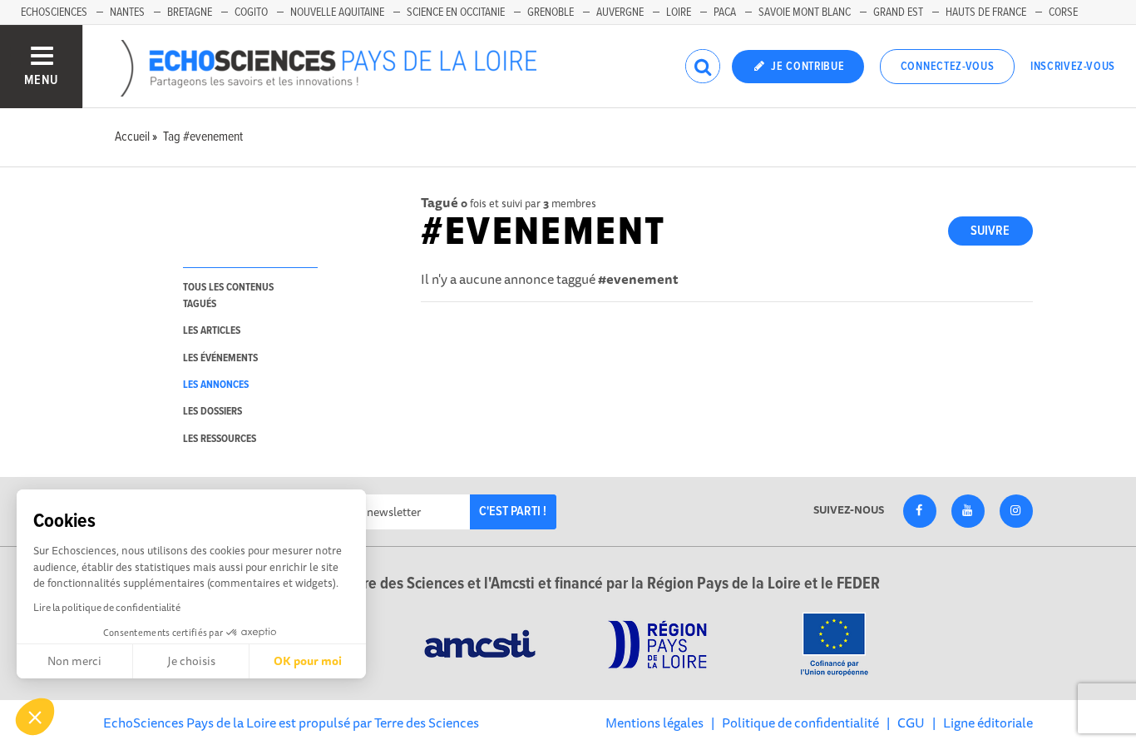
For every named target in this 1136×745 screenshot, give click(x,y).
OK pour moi (308, 661)
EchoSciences (54, 12)
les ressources (219, 439)
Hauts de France (986, 12)
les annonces (216, 385)
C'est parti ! (512, 511)
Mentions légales (654, 722)
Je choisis (191, 661)
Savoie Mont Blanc (804, 12)
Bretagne (189, 12)
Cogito (251, 12)
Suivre (990, 231)
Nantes (127, 12)
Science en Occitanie (456, 12)
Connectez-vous (948, 66)
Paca (725, 12)
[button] (35, 717)
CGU (911, 722)
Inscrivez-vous (1072, 66)
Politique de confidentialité (800, 722)
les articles (211, 331)
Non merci (74, 661)
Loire (678, 12)
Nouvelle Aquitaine (337, 12)
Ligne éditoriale (988, 722)
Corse (1063, 12)
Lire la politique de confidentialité (106, 607)
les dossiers (212, 412)
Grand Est (898, 12)
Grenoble (550, 12)
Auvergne (620, 12)
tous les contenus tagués (228, 295)
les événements (220, 358)
